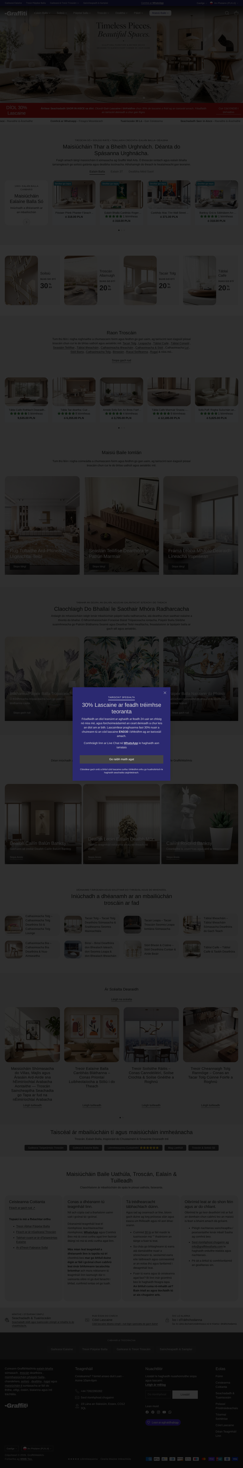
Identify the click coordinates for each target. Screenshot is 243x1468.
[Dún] (165, 692)
